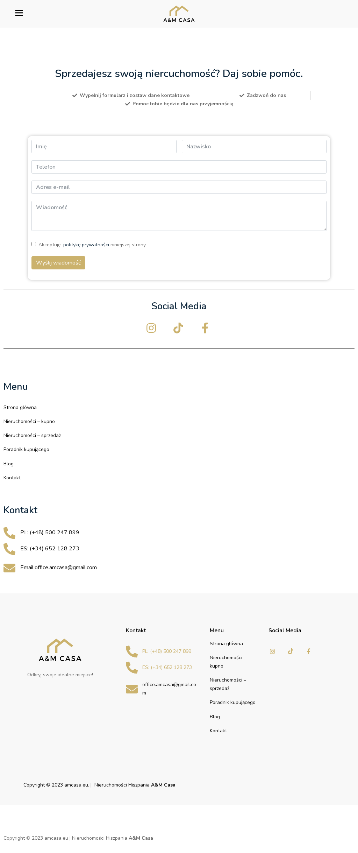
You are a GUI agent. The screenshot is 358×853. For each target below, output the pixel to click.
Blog (8, 463)
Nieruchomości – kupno (29, 421)
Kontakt (12, 477)
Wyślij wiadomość (58, 263)
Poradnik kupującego (26, 449)
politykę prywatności (86, 244)
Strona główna (20, 407)
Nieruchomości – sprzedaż (32, 435)
